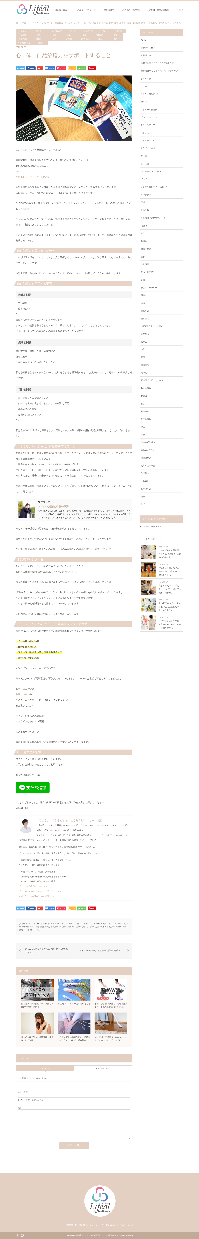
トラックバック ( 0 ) (103, 1068)
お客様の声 (109, 10)
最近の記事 (151, 539)
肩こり (54, 39)
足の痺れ (145, 481)
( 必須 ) (23, 1092)
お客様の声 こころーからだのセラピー (158, 63)
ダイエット (146, 156)
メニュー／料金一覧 (86, 10)
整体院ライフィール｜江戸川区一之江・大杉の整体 (96, 1235)
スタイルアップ (148, 125)
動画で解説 (146, 249)
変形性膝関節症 (148, 272)
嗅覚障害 (145, 264)
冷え (143, 233)
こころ (23, 31)
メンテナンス (87, 31)
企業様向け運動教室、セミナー (155, 218)
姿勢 (54, 35)
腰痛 (100, 39)
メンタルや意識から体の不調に (54, 506)
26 (39, 930)
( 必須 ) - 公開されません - (31, 1100)
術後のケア (146, 458)
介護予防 (118, 31)
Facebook (18, 1235)
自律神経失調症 (24, 43)
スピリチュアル (148, 140)
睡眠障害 (145, 365)
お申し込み (21, 694)
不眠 (103, 31)
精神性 (144, 372)
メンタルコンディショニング (154, 187)
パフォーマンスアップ (151, 171)
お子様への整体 (148, 47)
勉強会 (144, 241)
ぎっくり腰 (146, 78)
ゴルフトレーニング (150, 117)
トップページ (40, 10)
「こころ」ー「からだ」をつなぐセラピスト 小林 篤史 (69, 820)
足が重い (145, 473)
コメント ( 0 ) (45, 1068)
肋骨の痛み (23, 39)
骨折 (143, 504)
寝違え (69, 35)
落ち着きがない (148, 450)
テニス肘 (145, 164)
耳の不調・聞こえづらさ (152, 380)
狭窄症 (144, 342)
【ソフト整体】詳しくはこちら (33, 886)
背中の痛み (84, 39)
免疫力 (23, 35)
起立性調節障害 (148, 465)
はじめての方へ (62, 10)
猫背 (115, 35)
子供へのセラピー (149, 287)
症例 (143, 357)
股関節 (38, 39)
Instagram (22, 1235)
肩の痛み (69, 39)
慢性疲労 (99, 35)
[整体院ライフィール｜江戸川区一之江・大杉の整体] (99, 1219)
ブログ (180, 10)
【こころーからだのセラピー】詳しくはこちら (40, 891)
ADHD (143, 40)
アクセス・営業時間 (131, 10)
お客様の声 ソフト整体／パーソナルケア (159, 71)
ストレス (72, 31)
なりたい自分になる (150, 94)
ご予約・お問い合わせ (159, 10)
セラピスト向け (148, 148)
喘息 (38, 35)
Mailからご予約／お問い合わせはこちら (37, 896)
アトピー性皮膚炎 (55, 31)
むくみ (38, 31)
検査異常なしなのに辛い (152, 326)
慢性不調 (145, 311)
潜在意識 (145, 334)
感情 (84, 35)
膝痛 (115, 39)
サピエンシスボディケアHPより (32, 177)
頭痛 (40, 43)
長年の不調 (146, 489)
